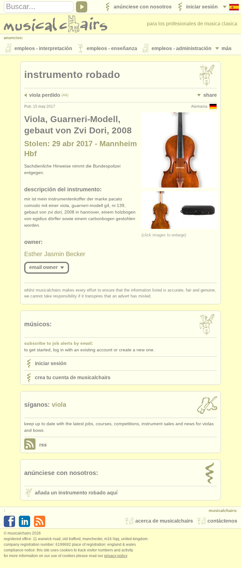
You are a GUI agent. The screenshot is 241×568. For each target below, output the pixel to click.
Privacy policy (115, 556)
